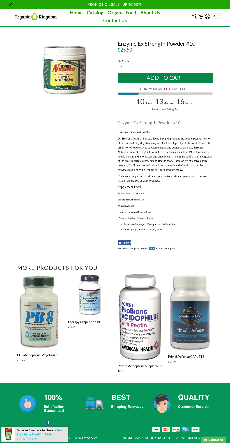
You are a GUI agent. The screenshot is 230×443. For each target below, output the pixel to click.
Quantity (123, 60)
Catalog (95, 12)
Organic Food (122, 12)
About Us (150, 12)
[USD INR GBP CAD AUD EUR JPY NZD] (216, 16)
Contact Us (115, 20)
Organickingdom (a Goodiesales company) (164, 438)
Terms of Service (86, 438)
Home (76, 12)
